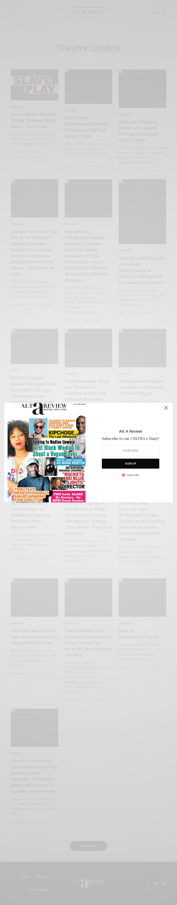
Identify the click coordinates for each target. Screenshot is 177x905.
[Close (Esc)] (166, 410)
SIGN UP (130, 463)
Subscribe (133, 475)
